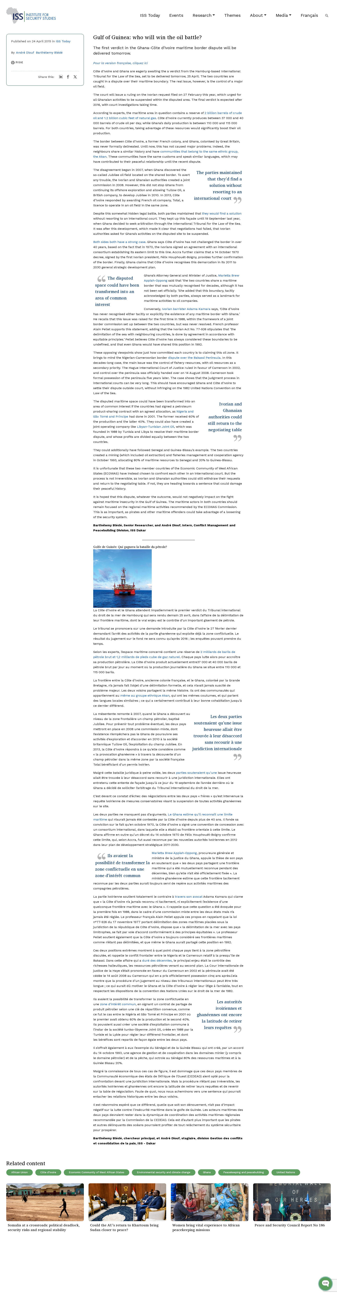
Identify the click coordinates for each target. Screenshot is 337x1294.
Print (19, 62)
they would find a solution (221, 213)
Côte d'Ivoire (48, 1172)
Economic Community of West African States (96, 1172)
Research (202, 15)
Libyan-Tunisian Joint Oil (155, 426)
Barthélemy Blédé (49, 52)
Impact (66, 1271)
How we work (71, 1265)
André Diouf (25, 52)
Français (309, 15)
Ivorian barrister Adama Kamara (186, 309)
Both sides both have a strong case (119, 242)
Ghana (207, 1172)
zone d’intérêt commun (118, 1004)
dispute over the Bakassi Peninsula (194, 357)
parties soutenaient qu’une (196, 773)
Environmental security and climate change (163, 1172)
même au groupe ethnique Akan (144, 695)
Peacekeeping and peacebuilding (243, 1172)
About (256, 15)
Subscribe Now (312, 1265)
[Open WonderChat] (325, 1283)
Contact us (69, 1282)
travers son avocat (188, 896)
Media (282, 15)
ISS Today (150, 15)
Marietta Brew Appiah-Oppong (174, 853)
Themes (232, 15)
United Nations (286, 1172)
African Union (19, 1172)
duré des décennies (157, 960)
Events (176, 15)
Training (12, 1282)
